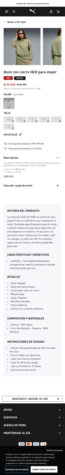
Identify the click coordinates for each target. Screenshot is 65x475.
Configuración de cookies (17, 469)
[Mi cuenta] (51, 12)
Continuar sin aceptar (54, 450)
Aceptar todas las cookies (44, 469)
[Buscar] (14, 12)
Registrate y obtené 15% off (30, 398)
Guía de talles (10, 134)
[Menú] (7, 12)
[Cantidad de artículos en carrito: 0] (58, 12)
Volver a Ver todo (16, 21)
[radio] (9, 103)
